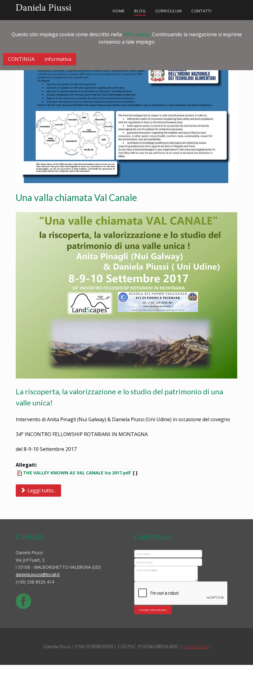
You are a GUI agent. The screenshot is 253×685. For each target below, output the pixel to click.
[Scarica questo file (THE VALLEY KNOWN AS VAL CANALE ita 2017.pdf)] (20, 473)
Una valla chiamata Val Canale (76, 197)
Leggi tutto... (41, 490)
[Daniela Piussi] (43, 6)
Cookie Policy (197, 646)
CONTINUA (21, 59)
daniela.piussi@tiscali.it (38, 574)
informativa (136, 34)
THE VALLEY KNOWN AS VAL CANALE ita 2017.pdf (77, 473)
